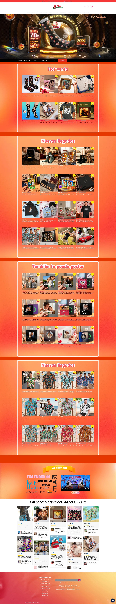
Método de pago (45, 593)
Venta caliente (56, 12)
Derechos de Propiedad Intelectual (45, 585)
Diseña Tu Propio (30, 100)
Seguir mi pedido (68, 1)
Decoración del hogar (73, 12)
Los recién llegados (84, 12)
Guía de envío (45, 595)
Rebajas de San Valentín (32, 12)
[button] (30, 60)
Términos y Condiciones (45, 583)
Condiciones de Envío (45, 586)
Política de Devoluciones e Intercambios (45, 579)
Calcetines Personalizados (45, 12)
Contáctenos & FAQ (45, 581)
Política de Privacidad (45, 591)
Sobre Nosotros (45, 590)
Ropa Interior (64, 12)
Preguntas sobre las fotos (45, 588)
